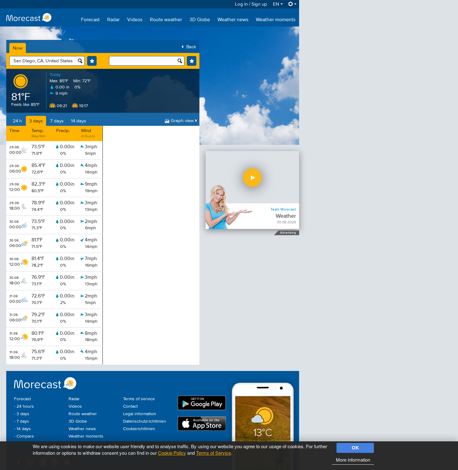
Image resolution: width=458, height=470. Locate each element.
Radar (113, 19)
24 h (17, 121)
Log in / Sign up (251, 4)
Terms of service (139, 399)
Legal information (139, 414)
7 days (57, 121)
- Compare (24, 436)
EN (276, 4)
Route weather (166, 19)
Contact (130, 406)
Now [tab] (17, 48)
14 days (78, 121)
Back (191, 47)
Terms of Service (213, 452)
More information (353, 459)
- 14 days (22, 429)
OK (355, 447)
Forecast (90, 19)
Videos (134, 19)
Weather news (232, 19)
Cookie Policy (172, 452)
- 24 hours (24, 406)
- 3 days (21, 414)
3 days (36, 121)
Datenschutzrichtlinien (144, 421)
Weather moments (275, 19)
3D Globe (199, 19)
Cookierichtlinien (139, 429)
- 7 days (21, 421)
